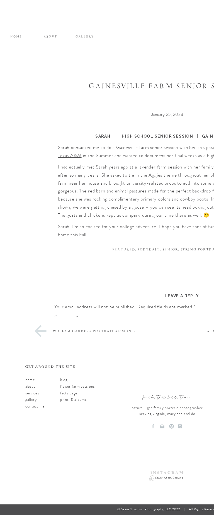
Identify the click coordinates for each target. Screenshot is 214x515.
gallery (31, 399)
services (32, 393)
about (30, 386)
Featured (123, 249)
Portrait (149, 249)
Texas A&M (70, 155)
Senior (170, 249)
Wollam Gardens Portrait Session (92, 331)
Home (30, 379)
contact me (35, 406)
